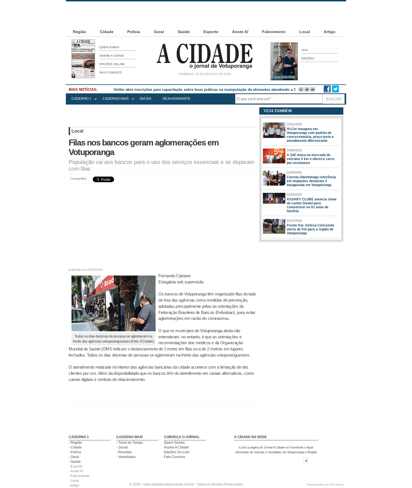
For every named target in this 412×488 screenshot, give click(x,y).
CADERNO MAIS (116, 99)
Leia (304, 50)
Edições (307, 58)
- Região (75, 443)
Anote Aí (240, 31)
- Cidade (75, 447)
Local (304, 31)
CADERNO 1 (81, 99)
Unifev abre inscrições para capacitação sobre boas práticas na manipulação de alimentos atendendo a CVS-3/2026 (213, 89)
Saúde (184, 31)
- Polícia (75, 452)
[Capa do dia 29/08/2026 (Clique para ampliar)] (83, 77)
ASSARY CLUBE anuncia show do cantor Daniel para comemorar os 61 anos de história (311, 205)
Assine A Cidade (111, 55)
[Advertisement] (206, 14)
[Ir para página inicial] (205, 69)
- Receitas (124, 452)
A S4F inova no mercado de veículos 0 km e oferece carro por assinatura (310, 159)
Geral (159, 31)
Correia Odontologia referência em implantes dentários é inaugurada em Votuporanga (311, 181)
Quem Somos (109, 47)
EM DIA (145, 99)
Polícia (133, 31)
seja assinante (176, 99)
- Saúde (75, 462)
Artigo (329, 31)
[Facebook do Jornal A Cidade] (327, 91)
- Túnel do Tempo (129, 443)
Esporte (210, 31)
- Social (122, 447)
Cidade (107, 31)
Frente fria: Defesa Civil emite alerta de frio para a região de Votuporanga (310, 229)
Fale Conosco (110, 72)
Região (79, 31)
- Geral (74, 457)
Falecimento (274, 31)
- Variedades (126, 457)
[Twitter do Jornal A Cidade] (335, 91)
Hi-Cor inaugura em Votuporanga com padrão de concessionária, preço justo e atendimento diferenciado (310, 135)
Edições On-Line (112, 64)
